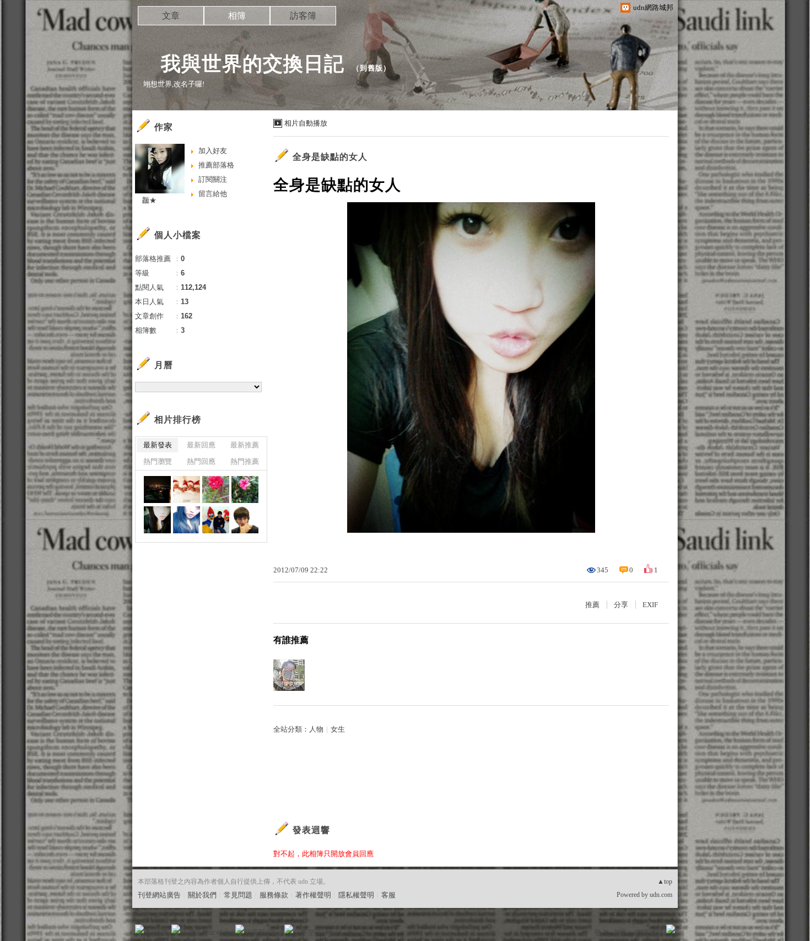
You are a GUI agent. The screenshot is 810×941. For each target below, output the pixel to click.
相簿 (237, 15)
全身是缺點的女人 (330, 156)
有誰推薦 (291, 640)
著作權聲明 (313, 895)
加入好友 (212, 151)
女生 (338, 729)
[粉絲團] (139, 928)
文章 (171, 15)
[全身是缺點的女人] (157, 519)
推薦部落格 (216, 165)
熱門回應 (201, 461)
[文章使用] (157, 489)
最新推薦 (244, 445)
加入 (621, 932)
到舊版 (371, 68)
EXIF (650, 605)
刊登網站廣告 (159, 895)
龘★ (145, 200)
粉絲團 (157, 932)
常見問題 (238, 895)
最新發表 (157, 445)
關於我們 (202, 895)
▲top (664, 881)
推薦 (592, 605)
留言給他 (212, 194)
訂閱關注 (212, 179)
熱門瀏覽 (157, 461)
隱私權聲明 (356, 895)
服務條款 (274, 895)
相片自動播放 (305, 123)
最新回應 (201, 445)
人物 (316, 729)
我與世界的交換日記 (242, 63)
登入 (601, 932)
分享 (621, 605)
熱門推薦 (244, 461)
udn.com (661, 895)
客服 (388, 895)
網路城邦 (648, 932)
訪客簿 (303, 15)
